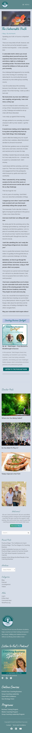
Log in (3, 596)
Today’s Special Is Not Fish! (11, 474)
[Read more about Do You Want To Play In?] (16, 434)
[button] (16, 525)
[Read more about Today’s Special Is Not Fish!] (16, 462)
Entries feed (5, 598)
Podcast (4, 582)
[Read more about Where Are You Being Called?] (16, 404)
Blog (4, 33)
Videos (4, 586)
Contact (8, 725)
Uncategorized (6, 584)
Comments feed (6, 600)
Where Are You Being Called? (12, 418)
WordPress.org (6, 602)
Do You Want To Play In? (10, 448)
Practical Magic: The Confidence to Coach (14, 543)
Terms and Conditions (19, 725)
